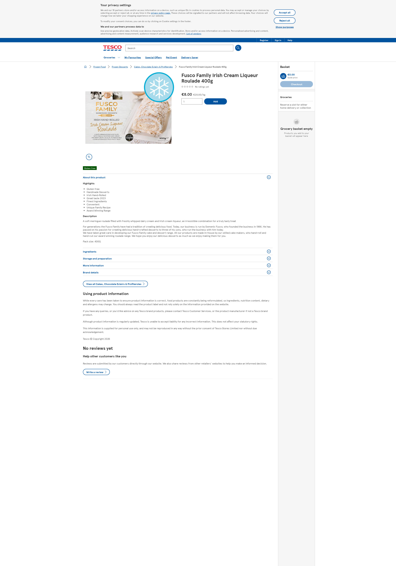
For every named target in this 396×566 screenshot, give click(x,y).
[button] (264, 40)
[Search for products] (238, 48)
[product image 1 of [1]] (128, 117)
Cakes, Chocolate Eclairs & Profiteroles (153, 66)
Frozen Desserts (120, 66)
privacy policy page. (161, 12)
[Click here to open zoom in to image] (89, 157)
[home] (85, 66)
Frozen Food (99, 66)
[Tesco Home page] (112, 48)
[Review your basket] (283, 76)
